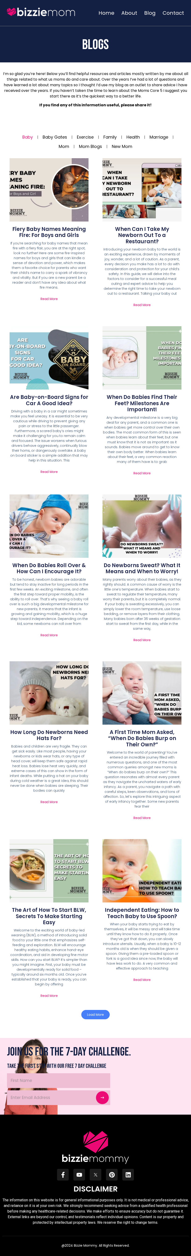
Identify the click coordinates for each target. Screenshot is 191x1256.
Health (133, 137)
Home (106, 13)
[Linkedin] (128, 1175)
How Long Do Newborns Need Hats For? (49, 735)
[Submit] (102, 1097)
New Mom (122, 146)
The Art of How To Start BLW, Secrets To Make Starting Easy (49, 916)
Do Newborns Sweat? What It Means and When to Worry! (142, 568)
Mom (64, 146)
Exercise (85, 137)
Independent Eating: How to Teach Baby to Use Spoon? (142, 913)
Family (110, 137)
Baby (27, 137)
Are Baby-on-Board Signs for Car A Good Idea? (49, 400)
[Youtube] (79, 1175)
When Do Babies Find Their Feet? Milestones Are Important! (142, 403)
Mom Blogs (90, 146)
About (129, 13)
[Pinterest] (112, 1175)
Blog (150, 13)
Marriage (159, 137)
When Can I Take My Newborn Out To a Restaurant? (142, 235)
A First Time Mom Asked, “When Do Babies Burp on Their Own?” (142, 738)
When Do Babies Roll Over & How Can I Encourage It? (49, 568)
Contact (173, 13)
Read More (49, 299)
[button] (95, 1014)
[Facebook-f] (63, 1175)
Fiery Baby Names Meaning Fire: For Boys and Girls (49, 232)
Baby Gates (55, 137)
